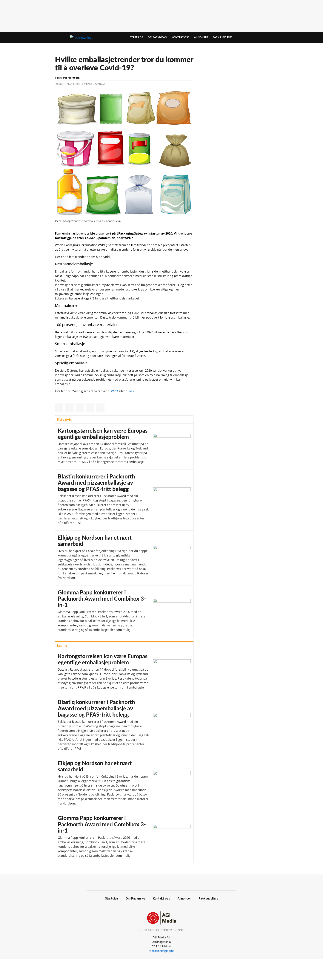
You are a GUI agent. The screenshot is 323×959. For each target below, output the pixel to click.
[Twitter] (166, 882)
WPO (114, 391)
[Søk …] (260, 37)
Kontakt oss (180, 37)
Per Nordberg (71, 77)
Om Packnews (157, 37)
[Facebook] (157, 882)
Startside (136, 37)
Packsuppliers (222, 37)
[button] (59, 407)
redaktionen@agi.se (161, 951)
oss (131, 391)
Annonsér (201, 37)
